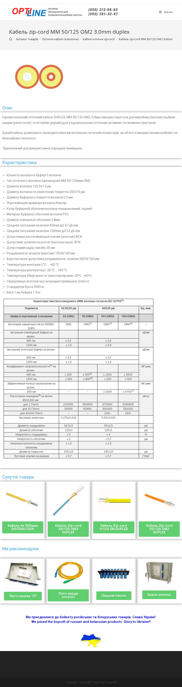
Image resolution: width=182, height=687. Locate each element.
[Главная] (10, 39)
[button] (22, 527)
